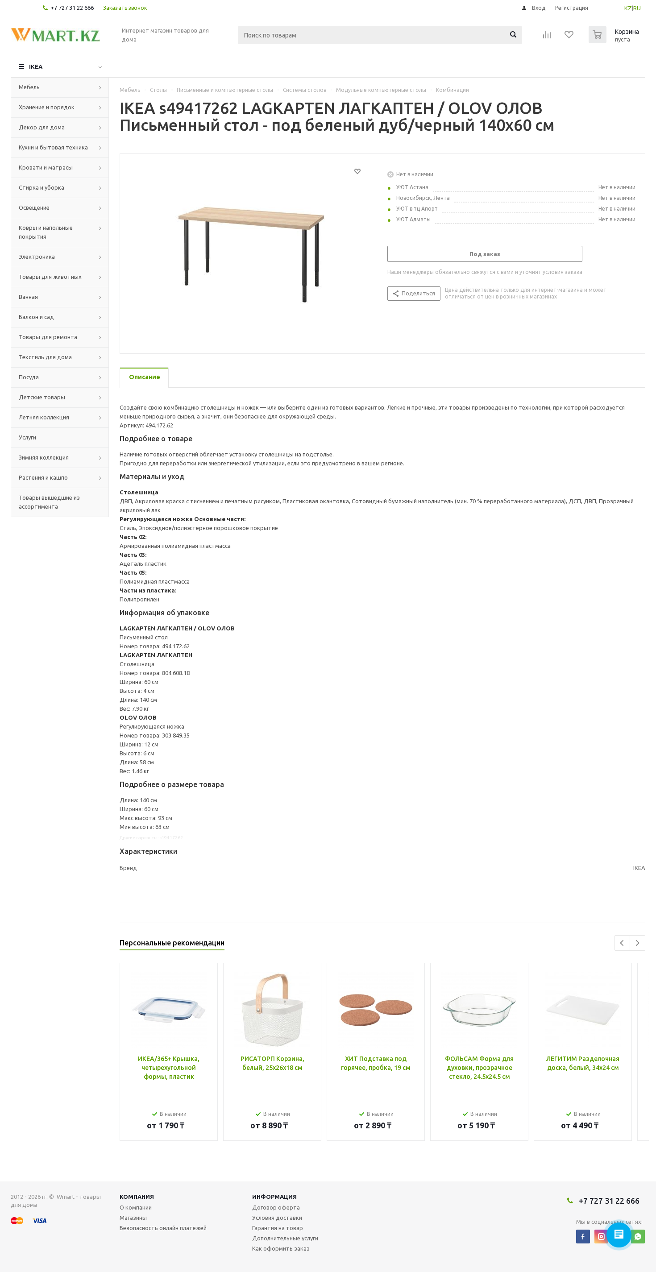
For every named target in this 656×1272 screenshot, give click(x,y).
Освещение (34, 207)
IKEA (35, 66)
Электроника (37, 256)
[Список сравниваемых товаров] (547, 37)
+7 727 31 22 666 (72, 7)
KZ (628, 8)
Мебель (29, 87)
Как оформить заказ (281, 1248)
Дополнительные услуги (285, 1238)
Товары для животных (50, 276)
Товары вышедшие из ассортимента (49, 502)
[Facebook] (583, 1236)
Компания (137, 1196)
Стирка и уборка (41, 187)
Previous (622, 943)
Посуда (29, 377)
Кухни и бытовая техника (53, 147)
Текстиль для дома (45, 357)
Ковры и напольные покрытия (46, 232)
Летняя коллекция (44, 417)
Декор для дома (42, 127)
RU (637, 8)
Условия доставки (277, 1217)
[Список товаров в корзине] (615, 40)
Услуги (27, 437)
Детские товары (42, 397)
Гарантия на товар (277, 1228)
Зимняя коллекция (44, 457)
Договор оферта (276, 1207)
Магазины (133, 1217)
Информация (274, 1196)
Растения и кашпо (43, 477)
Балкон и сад (36, 317)
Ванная (28, 297)
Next (637, 943)
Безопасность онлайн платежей (163, 1228)
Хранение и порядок (47, 107)
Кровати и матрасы (46, 167)
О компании (136, 1207)
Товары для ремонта (48, 337)
